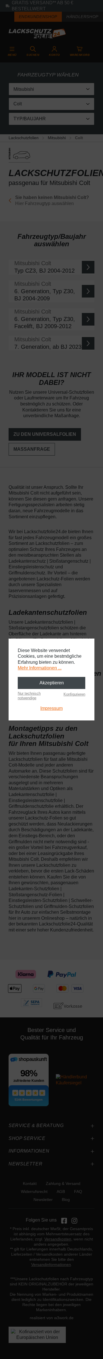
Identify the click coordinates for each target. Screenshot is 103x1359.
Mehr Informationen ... (40, 667)
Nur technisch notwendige (29, 695)
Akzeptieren (51, 682)
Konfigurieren (74, 694)
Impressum (51, 708)
